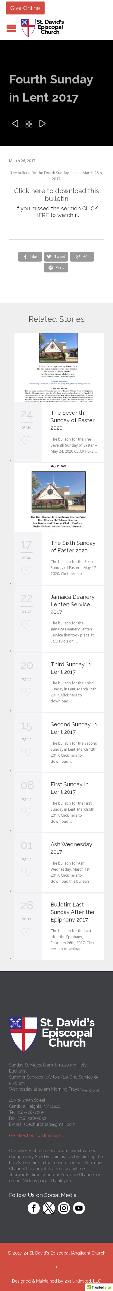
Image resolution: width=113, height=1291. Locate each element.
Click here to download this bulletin (56, 195)
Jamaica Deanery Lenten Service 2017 (73, 604)
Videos (30, 1180)
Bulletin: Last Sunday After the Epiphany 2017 (72, 912)
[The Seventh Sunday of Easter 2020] (59, 367)
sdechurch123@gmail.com (50, 1124)
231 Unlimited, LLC (82, 1281)
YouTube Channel (78, 1174)
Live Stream (20, 1162)
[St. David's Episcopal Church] (43, 28)
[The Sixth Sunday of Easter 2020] (59, 497)
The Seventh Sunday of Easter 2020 (73, 420)
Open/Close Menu (11, 28)
